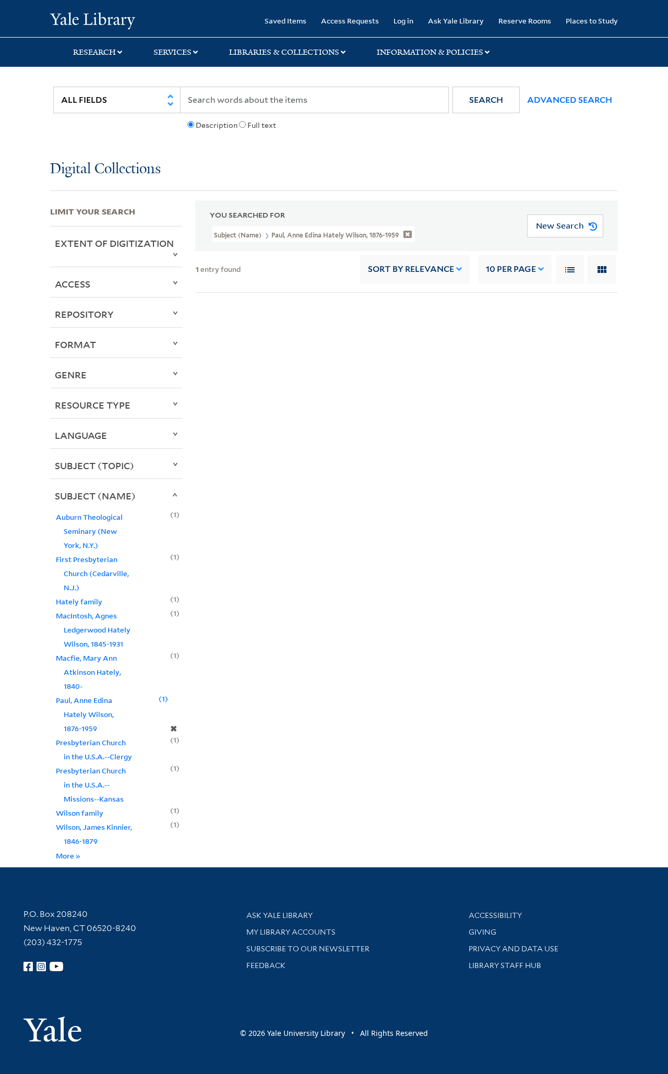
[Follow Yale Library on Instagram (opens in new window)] (41, 966)
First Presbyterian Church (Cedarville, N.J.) (92, 573)
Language (81, 435)
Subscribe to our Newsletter (307, 949)
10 (511, 269)
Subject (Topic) (94, 465)
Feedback (265, 965)
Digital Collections (105, 169)
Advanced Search (569, 100)
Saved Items (285, 21)
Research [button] (94, 52)
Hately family (79, 601)
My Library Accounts (291, 932)
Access (72, 284)
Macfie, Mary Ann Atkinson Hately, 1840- (88, 672)
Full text (261, 125)
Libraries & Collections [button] (284, 52)
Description (216, 125)
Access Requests (350, 21)
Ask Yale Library (456, 21)
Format (75, 344)
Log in (403, 21)
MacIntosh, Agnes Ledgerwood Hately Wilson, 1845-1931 (93, 630)
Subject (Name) (95, 496)
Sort (411, 269)
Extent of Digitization (114, 243)
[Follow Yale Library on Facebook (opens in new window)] (28, 966)
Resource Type (92, 405)
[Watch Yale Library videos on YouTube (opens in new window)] (56, 966)
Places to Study (592, 21)
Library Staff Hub (505, 965)
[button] (486, 100)
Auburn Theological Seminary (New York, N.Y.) (89, 531)
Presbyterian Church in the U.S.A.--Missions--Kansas (91, 785)
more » (68, 856)
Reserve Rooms (524, 21)
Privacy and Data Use (513, 949)
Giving (482, 932)
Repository (84, 314)
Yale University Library (92, 20)
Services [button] (172, 52)
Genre (71, 374)
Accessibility (495, 915)
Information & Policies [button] (430, 52)
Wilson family (79, 813)
